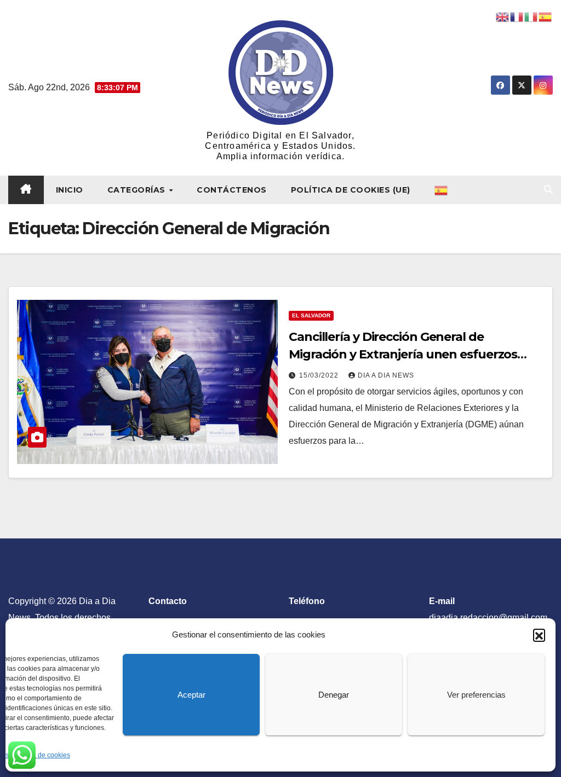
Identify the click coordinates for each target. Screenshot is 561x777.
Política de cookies (42, 755)
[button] (539, 634)
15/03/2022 (320, 375)
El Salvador (311, 315)
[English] (503, 16)
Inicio (69, 190)
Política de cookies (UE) (350, 190)
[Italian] (531, 16)
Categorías (137, 190)
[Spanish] (441, 190)
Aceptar (191, 694)
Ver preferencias (476, 694)
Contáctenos (232, 190)
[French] (517, 16)
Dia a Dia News (386, 375)
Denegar (333, 694)
